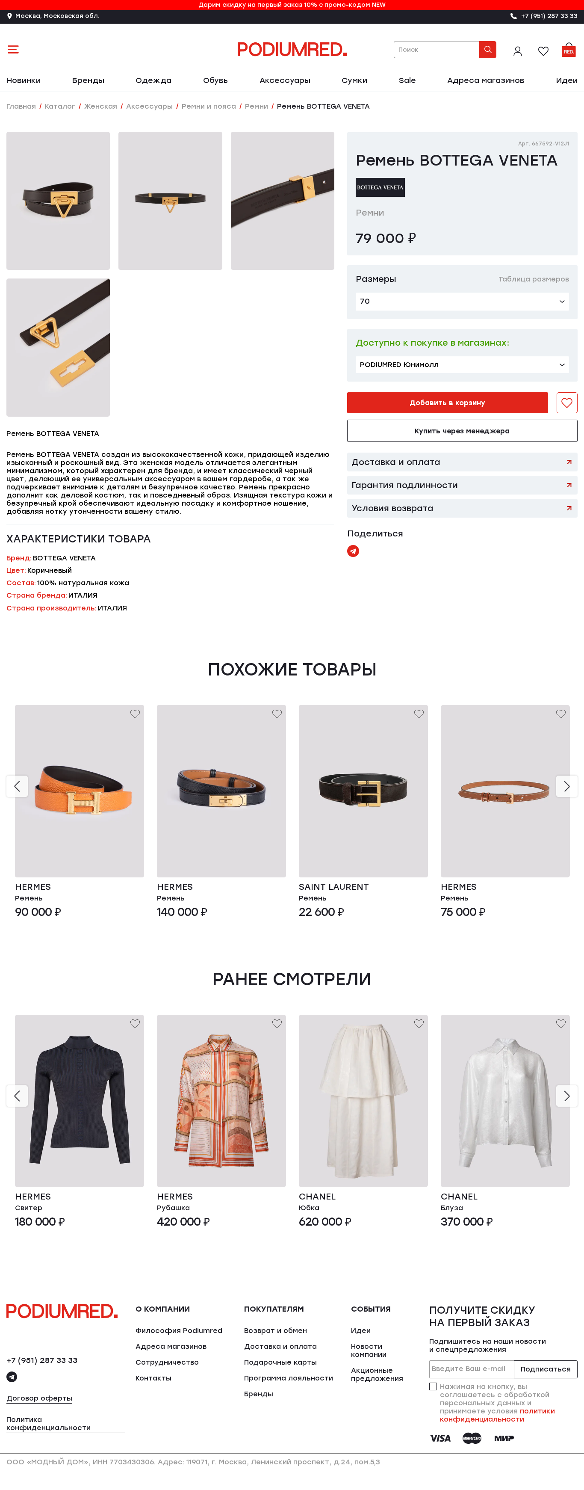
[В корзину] (130, 863)
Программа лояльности (288, 1378)
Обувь (215, 80)
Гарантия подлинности (404, 485)
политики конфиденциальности (497, 1415)
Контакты (153, 1378)
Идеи (567, 80)
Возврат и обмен (275, 1331)
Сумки (354, 80)
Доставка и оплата (395, 462)
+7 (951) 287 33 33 (41, 1360)
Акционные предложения (377, 1374)
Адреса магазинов (486, 80)
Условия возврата (392, 508)
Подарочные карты (280, 1362)
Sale (407, 80)
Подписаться (546, 1369)
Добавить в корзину (447, 403)
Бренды (88, 80)
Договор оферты (39, 1398)
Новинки (23, 80)
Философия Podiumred (179, 1331)
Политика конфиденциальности (48, 1424)
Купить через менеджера (462, 431)
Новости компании (368, 1350)
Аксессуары (285, 80)
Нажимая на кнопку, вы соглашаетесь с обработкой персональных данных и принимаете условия (497, 1403)
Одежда (153, 80)
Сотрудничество (167, 1362)
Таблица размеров (533, 279)
